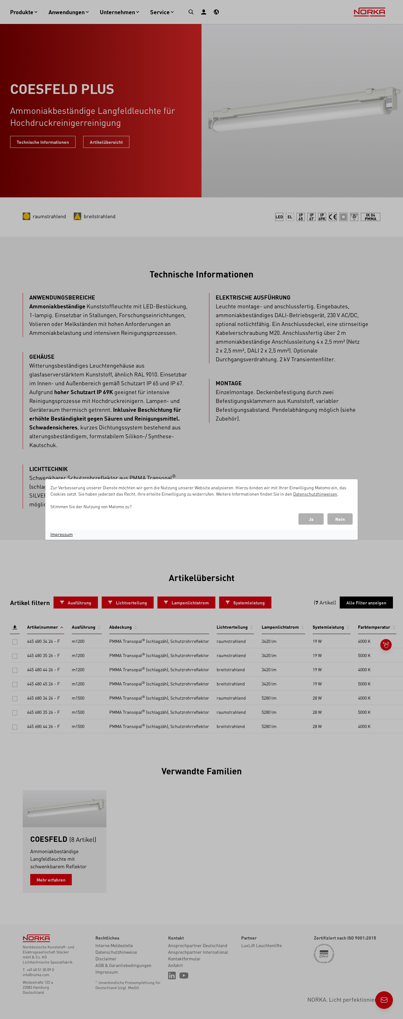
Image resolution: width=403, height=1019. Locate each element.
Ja (311, 519)
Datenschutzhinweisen (315, 494)
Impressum (61, 534)
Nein (340, 519)
